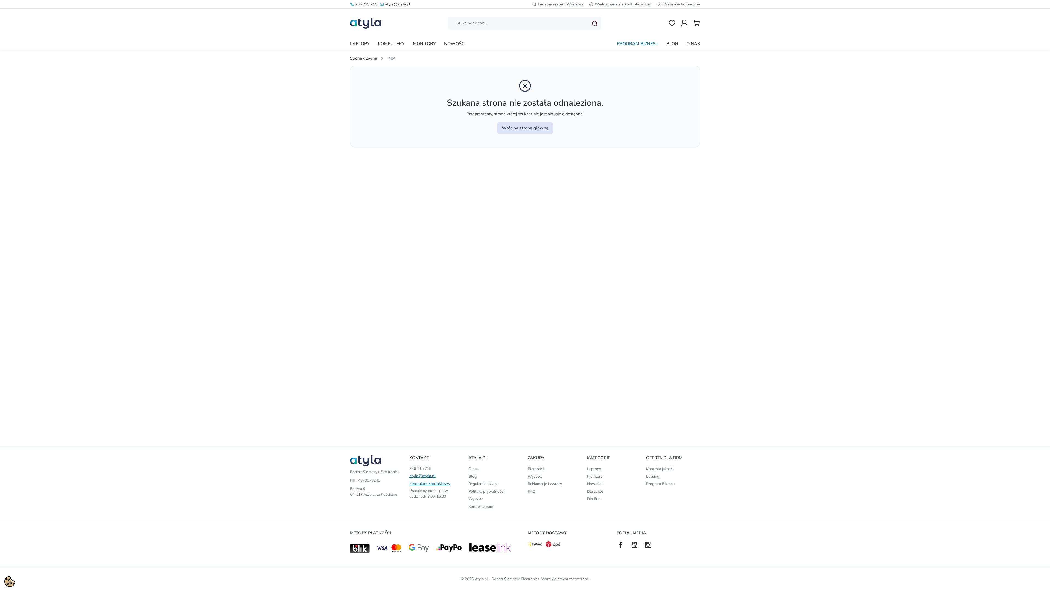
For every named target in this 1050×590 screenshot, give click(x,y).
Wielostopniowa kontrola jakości (623, 4)
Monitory (594, 476)
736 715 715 (366, 4)
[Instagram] (648, 545)
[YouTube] (634, 545)
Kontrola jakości (659, 468)
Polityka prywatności (486, 491)
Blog (472, 476)
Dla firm (594, 499)
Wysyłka (475, 499)
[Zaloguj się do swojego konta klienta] (684, 23)
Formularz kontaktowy (429, 483)
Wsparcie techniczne (681, 4)
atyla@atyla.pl (397, 4)
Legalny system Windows (561, 4)
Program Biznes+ (661, 483)
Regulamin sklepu (483, 483)
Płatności (536, 468)
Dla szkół (595, 491)
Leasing (652, 476)
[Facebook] (621, 545)
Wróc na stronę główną (525, 128)
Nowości (594, 483)
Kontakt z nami (481, 506)
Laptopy (594, 468)
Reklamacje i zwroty (545, 483)
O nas (473, 468)
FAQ (531, 491)
